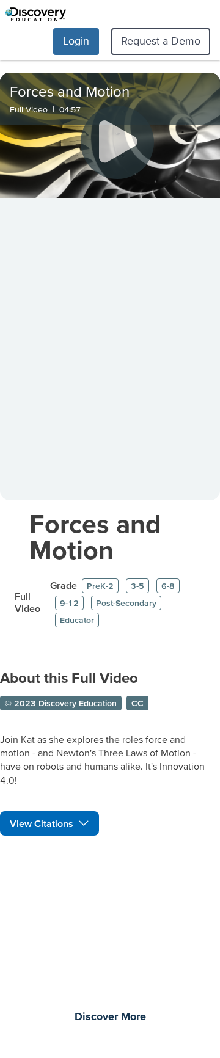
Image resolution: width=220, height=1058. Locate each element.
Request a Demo (160, 40)
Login (76, 40)
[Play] (117, 142)
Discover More (110, 1017)
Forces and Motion (95, 536)
